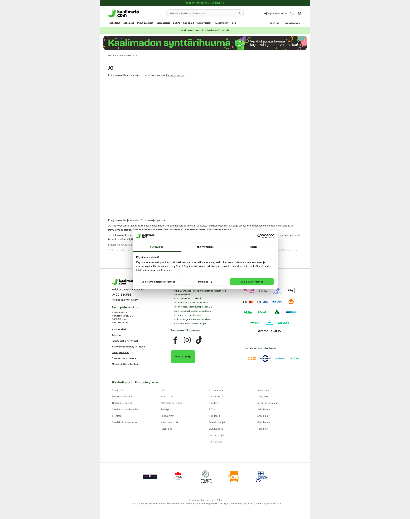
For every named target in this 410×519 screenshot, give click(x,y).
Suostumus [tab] (156, 246)
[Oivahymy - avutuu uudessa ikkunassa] (234, 476)
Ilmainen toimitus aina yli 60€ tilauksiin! (205, 2)
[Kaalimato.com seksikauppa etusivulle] (136, 13)
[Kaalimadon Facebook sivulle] (175, 340)
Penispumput (216, 389)
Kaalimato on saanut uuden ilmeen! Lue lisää (205, 30)
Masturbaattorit (169, 422)
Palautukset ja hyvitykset (125, 341)
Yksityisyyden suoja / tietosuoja (128, 346)
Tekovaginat (167, 415)
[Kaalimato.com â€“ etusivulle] (123, 282)
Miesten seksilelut (122, 396)
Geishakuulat (216, 441)
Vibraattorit (163, 22)
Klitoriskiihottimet (171, 402)
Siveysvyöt (263, 396)
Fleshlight (166, 428)
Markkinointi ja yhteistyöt (125, 364)
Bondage (214, 402)
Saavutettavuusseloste (124, 358)
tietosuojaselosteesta (159, 270)
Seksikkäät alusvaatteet (125, 422)
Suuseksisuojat (217, 422)
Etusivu (112, 55)
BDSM (176, 22)
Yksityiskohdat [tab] (205, 246)
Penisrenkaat (216, 396)
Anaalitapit (263, 389)
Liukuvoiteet (204, 22)
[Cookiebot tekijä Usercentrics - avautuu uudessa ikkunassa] (260, 236)
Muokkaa (203, 281)
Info (234, 22)
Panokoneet (264, 422)
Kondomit (188, 22)
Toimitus (274, 23)
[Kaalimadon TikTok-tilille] (199, 340)
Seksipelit (262, 428)
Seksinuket (263, 415)
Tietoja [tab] (253, 246)
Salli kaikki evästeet (252, 281)
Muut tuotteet (145, 22)
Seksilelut (114, 22)
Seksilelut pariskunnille (125, 409)
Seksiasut (128, 22)
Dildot (163, 389)
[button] (239, 13)
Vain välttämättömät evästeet (158, 281)
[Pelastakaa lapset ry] (150, 476)
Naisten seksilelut (122, 402)
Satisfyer (165, 409)
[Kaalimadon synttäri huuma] (205, 43)
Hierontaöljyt (216, 435)
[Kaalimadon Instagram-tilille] (187, 340)
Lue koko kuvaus (175, 75)
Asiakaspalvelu (292, 23)
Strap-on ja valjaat (267, 402)
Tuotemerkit (221, 22)
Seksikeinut (263, 409)
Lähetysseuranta (120, 352)
